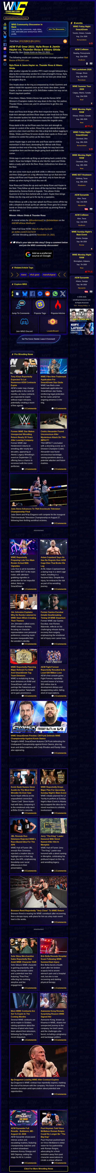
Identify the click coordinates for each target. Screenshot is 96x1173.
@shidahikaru (52, 220)
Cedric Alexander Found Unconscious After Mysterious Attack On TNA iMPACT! (53, 435)
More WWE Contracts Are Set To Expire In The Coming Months (23, 1014)
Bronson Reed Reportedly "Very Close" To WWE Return (37, 911)
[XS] (21, 41)
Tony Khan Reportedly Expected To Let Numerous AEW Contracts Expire (23, 381)
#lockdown (82, 80)
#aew (23, 274)
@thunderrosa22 (36, 220)
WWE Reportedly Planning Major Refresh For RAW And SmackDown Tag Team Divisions (23, 671)
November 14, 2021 (46, 235)
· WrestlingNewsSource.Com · (16, 18)
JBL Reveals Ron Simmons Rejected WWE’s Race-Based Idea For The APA (23, 840)
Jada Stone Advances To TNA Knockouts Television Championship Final (35, 510)
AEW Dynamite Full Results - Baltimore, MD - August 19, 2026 (22, 1131)
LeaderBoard (52, 331)
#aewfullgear (49, 274)
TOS (75, 305)
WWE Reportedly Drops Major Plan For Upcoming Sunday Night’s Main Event (53, 790)
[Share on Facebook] (32, 294)
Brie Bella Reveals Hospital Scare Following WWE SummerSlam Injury (53, 959)
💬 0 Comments (29, 408)
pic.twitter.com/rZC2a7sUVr (24, 232)
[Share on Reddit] (47, 294)
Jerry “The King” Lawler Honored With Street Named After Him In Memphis (52, 840)
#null (81, 100)
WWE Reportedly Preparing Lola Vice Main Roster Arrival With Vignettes (22, 561)
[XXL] (37, 41)
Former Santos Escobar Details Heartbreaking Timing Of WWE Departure (53, 615)
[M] (27, 41)
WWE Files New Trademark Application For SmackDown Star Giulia (53, 379)
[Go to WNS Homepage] (16, 8)
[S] (25, 41)
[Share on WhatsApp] (55, 294)
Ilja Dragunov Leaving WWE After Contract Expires (35, 1080)
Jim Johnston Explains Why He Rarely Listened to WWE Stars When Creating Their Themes (23, 616)
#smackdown (81, 40)
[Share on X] (62, 294)
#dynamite (82, 205)
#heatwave (82, 185)
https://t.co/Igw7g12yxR (42, 229)
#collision (81, 60)
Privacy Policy (83, 305)
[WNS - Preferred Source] (38, 254)
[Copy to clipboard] (17, 294)
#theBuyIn (30, 223)
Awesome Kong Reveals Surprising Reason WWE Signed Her (52, 1014)
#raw (81, 123)
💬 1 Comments (29, 469)
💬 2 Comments (58, 469)
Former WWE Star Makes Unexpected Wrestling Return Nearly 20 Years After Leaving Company (22, 435)
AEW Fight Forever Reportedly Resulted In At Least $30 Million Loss (53, 670)
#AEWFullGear (18, 223)
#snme (81, 245)
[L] (30, 41)
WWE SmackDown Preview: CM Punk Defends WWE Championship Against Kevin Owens (35, 737)
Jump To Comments (20, 313)
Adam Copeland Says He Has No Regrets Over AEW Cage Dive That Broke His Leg (53, 561)
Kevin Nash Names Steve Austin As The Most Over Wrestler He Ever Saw (23, 790)
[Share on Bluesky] (24, 294)
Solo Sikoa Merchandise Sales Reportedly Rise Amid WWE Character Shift (23, 959)
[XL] (33, 41)
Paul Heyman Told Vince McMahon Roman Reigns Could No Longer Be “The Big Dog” (53, 1132)
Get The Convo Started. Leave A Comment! (38, 339)
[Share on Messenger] (40, 294)
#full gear (34, 274)
